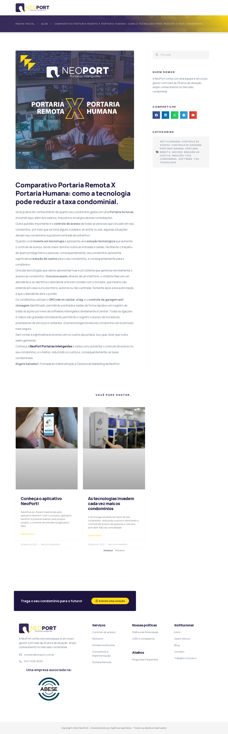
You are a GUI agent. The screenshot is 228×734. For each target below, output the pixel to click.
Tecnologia (168, 162)
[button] (156, 115)
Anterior (108, 550)
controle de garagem (186, 144)
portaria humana (172, 148)
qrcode (177, 152)
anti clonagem (170, 141)
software (185, 158)
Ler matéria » (28, 534)
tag (196, 158)
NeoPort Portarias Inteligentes (51, 346)
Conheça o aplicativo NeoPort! (41, 501)
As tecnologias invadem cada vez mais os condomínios (111, 503)
